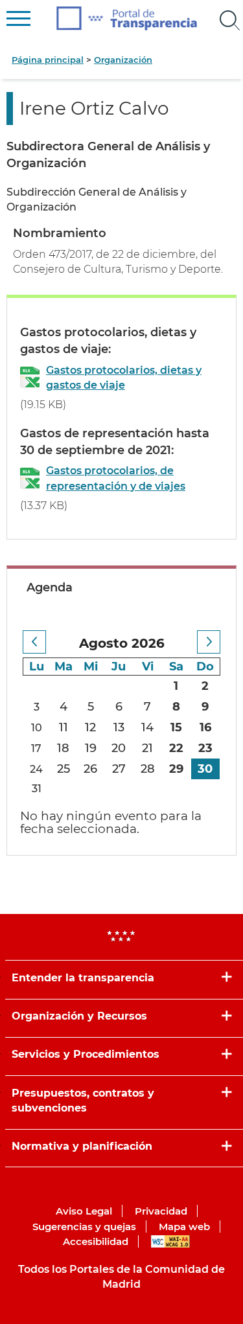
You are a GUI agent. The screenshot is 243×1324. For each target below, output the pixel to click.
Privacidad (161, 1211)
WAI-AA (170, 1241)
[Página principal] (127, 18)
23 (205, 748)
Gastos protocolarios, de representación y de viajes (115, 478)
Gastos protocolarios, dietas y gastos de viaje (124, 377)
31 (36, 788)
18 (63, 748)
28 (148, 769)
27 (119, 769)
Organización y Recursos (79, 1016)
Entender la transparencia (83, 978)
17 (36, 748)
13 (118, 727)
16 (205, 727)
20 (118, 748)
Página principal (48, 59)
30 (205, 769)
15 (176, 727)
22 (176, 748)
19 (91, 748)
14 (147, 727)
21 (147, 748)
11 (63, 727)
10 (36, 728)
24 (36, 769)
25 (63, 769)
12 (90, 727)
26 (90, 769)
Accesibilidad (95, 1241)
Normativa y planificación (82, 1146)
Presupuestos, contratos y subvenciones (83, 1100)
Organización (123, 59)
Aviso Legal (84, 1211)
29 (176, 769)
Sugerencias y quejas (84, 1226)
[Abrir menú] (230, 21)
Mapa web (184, 1226)
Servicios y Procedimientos (85, 1054)
